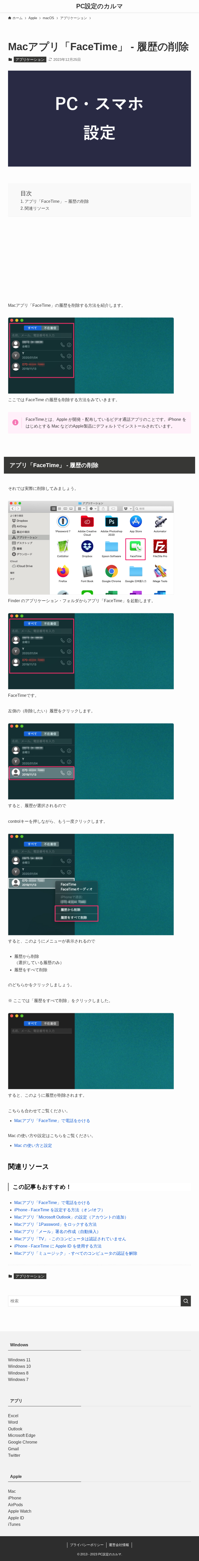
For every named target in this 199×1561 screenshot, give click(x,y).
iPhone (14, 1498)
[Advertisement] (99, 258)
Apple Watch (19, 1511)
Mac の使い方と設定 (33, 1145)
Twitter (14, 1455)
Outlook (15, 1429)
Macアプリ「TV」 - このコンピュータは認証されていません (70, 1239)
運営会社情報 (119, 1545)
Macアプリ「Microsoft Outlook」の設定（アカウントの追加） (71, 1217)
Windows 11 (19, 1360)
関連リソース (37, 208)
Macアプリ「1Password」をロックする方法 (55, 1224)
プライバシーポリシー (87, 1545)
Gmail (13, 1449)
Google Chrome (22, 1442)
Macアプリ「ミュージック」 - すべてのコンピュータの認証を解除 (75, 1253)
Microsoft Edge (21, 1435)
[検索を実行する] (186, 1301)
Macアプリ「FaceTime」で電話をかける (52, 1120)
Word (13, 1422)
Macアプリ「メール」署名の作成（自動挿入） (57, 1231)
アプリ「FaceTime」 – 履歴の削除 (57, 201)
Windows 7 (18, 1380)
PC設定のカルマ (99, 6)
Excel (13, 1416)
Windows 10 (19, 1366)
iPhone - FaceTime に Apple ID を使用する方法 (58, 1246)
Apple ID (16, 1518)
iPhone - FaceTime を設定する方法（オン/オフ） (59, 1210)
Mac (12, 1491)
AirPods (15, 1505)
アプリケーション (30, 59)
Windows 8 (18, 1373)
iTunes (14, 1524)
